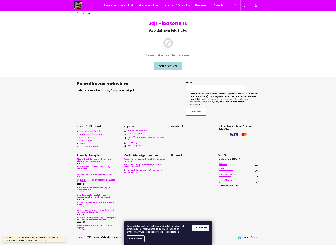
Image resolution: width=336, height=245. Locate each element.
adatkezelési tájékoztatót (238, 99)
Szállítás (82, 143)
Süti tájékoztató (86, 137)
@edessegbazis (135, 145)
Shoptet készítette (250, 237)
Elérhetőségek (85, 140)
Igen (221, 163)
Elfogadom (200, 227)
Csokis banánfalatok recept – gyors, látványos (95, 168)
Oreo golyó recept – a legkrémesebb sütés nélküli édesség (95, 211)
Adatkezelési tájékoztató (90, 134)
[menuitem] (118, 5)
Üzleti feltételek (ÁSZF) (89, 131)
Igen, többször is (226, 180)
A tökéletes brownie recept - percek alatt (95, 204)
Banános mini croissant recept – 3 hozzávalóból (94, 188)
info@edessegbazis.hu (138, 130)
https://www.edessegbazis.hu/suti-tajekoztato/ (152, 231)
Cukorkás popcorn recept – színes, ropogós (94, 226)
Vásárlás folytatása (168, 66)
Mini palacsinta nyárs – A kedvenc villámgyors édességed (94, 160)
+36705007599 (135, 133)
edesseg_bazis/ (135, 142)
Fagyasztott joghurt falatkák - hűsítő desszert (96, 181)
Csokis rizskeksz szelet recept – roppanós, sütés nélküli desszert (93, 196)
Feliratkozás (196, 111)
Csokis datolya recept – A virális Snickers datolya (144, 160)
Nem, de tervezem (228, 174)
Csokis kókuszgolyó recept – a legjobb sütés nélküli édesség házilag (96, 219)
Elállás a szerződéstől (88, 146)
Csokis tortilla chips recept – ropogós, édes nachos (143, 171)
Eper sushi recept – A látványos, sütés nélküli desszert (143, 166)
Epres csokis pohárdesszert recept (94, 174)
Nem (221, 168)
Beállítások (135, 238)
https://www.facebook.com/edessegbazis (146, 138)
